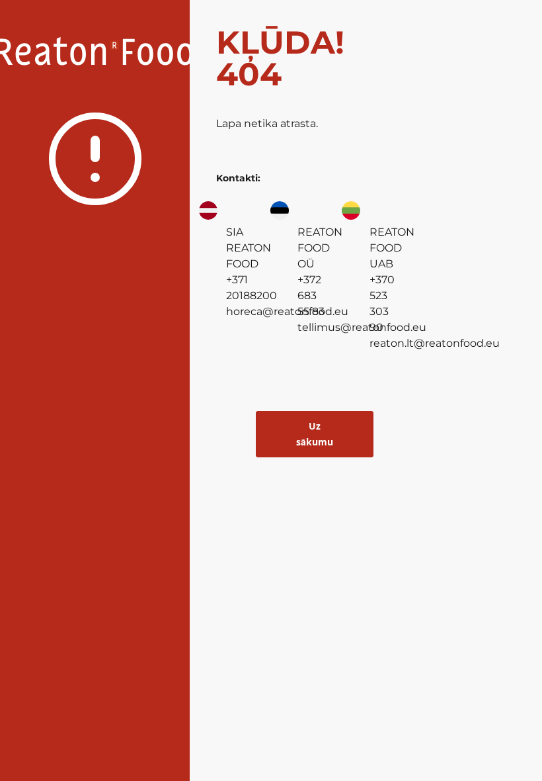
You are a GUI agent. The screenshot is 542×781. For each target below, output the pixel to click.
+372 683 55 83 (311, 295)
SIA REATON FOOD (248, 248)
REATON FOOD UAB (391, 248)
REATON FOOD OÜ (319, 248)
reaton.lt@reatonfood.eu (434, 343)
